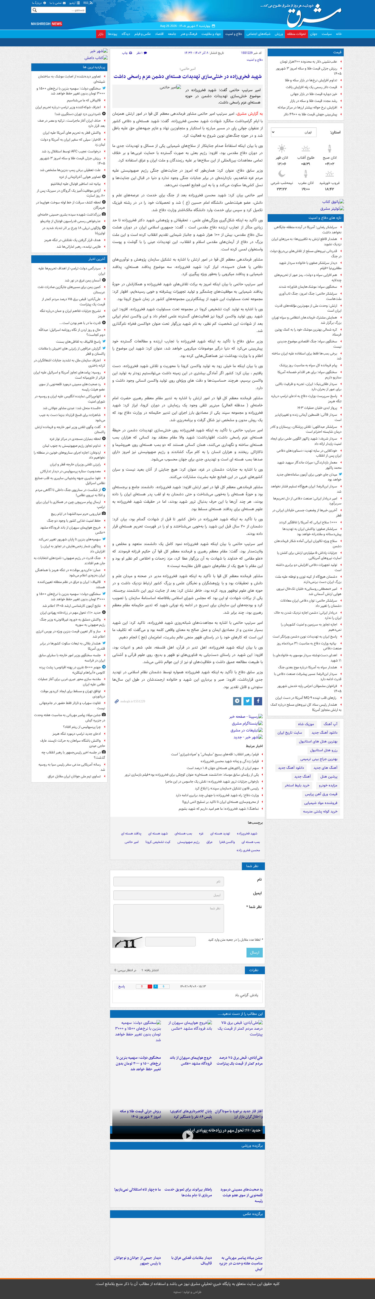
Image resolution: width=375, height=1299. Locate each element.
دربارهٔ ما (37, 3)
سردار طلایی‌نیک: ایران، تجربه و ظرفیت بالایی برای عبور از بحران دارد (308, 386)
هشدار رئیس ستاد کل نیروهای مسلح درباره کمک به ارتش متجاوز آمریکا (306, 707)
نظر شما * (254, 907)
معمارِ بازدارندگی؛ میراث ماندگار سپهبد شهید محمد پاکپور (309, 465)
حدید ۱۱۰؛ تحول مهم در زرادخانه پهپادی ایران (224, 1130)
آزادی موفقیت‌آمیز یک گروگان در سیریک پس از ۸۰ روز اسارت (71, 193)
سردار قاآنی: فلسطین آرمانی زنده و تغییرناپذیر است (308, 417)
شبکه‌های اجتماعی (258, 34)
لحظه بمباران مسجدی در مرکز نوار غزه (75, 439)
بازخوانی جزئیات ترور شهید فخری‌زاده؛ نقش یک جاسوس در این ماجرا (212, 781)
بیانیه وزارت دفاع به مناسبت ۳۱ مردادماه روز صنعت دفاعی (309, 646)
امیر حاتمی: (187, 68)
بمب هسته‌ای (183, 833)
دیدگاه (126, 34)
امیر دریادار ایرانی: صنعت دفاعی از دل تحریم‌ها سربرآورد (307, 501)
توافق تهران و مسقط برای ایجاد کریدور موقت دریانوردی (72, 694)
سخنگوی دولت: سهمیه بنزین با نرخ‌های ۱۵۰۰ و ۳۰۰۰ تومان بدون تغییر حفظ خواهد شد (138, 1063)
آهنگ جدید (302, 777)
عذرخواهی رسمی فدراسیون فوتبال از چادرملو (70, 221)
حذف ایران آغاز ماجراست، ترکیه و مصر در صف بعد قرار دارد (71, 123)
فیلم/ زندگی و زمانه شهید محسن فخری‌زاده (230, 761)
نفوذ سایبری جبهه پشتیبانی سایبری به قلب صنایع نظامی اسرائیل (70, 481)
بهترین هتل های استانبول (318, 741)
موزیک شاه (306, 724)
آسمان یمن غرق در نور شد (83, 280)
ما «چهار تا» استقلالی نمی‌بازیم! (137, 1189)
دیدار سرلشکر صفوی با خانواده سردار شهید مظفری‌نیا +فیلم (310, 265)
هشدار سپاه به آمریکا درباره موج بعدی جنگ (307, 667)
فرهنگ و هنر (189, 34)
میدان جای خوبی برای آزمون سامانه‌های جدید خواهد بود (309, 477)
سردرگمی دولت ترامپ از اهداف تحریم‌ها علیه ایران (71, 271)
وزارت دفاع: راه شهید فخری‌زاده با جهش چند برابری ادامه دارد (217, 795)
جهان (313, 34)
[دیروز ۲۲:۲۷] (238, 1168)
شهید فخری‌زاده (247, 833)
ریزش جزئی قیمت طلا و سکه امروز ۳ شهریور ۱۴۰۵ (309, 71)
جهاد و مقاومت (211, 34)
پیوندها (112, 34)
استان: (335, 132)
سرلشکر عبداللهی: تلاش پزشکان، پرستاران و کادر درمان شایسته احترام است (306, 429)
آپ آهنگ (330, 724)
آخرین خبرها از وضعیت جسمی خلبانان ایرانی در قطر (307, 513)
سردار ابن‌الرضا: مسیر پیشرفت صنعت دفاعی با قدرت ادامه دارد (308, 676)
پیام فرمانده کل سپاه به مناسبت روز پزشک (308, 365)
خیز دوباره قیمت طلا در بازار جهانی (313, 94)
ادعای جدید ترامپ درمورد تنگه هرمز (76, 733)
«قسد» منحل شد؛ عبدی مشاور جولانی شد (72, 408)
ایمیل (257, 893)
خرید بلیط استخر (297, 785)
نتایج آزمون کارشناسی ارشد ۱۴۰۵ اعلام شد (71, 605)
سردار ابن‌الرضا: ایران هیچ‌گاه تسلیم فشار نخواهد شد (306, 489)
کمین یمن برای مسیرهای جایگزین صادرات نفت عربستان (71, 289)
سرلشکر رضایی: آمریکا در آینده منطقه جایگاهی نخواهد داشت (308, 230)
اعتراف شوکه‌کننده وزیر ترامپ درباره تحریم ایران (68, 107)
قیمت (337, 52)
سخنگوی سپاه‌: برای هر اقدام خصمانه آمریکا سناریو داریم (310, 375)
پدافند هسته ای (131, 833)
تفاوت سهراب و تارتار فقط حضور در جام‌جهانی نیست (72, 705)
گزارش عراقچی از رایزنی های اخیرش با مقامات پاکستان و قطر (71, 351)
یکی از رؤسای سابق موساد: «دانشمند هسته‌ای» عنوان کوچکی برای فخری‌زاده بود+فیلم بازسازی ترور (192, 774)
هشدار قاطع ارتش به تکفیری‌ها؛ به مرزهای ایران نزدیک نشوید (307, 241)
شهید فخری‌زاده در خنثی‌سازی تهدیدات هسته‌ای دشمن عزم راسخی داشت (188, 76)
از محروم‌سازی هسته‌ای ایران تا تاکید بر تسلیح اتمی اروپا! (220, 801)
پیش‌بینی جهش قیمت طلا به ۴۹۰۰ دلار (310, 114)
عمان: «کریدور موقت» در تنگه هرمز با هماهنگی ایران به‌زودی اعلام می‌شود (70, 573)
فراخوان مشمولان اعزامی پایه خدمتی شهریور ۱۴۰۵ (309, 688)
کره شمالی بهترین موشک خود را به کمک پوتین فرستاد (308, 332)
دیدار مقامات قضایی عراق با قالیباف (191, 1261)
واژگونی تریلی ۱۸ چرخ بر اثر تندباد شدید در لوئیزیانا (73, 230)
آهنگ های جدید (325, 768)
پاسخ (121, 986)
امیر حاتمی (132, 842)
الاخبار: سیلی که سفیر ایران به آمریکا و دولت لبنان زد (72, 142)
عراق (209, 842)
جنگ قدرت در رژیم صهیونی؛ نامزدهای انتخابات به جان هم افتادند (69, 560)
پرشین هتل (328, 777)
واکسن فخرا (227, 842)
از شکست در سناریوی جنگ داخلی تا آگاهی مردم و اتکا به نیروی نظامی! (70, 492)
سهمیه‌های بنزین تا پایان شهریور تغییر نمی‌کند (69, 539)
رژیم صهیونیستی (188, 842)
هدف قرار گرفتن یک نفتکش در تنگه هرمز (72, 240)
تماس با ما (56, 3)
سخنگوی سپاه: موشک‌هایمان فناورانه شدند (308, 286)
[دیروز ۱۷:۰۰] (136, 1236)
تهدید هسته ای (220, 833)
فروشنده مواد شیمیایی (320, 803)
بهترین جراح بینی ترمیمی (318, 759)
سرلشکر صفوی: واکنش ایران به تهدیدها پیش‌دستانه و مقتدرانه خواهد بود (312, 531)
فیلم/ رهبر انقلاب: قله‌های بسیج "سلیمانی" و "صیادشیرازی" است (215, 754)
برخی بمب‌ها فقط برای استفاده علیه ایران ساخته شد (307, 356)
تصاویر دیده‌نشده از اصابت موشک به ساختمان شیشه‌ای (71, 79)
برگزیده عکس (253, 1214)
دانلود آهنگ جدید (324, 733)
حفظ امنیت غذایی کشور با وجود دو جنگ (74, 520)
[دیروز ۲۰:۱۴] (136, 1036)
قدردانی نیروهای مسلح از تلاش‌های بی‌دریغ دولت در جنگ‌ (306, 253)
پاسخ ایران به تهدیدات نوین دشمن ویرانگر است (305, 636)
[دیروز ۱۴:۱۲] (187, 1168)
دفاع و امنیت (233, 34)
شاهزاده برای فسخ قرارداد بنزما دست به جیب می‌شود (72, 417)
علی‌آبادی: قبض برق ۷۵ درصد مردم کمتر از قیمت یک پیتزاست (240, 1061)
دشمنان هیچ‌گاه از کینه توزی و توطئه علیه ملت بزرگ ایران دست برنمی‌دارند (308, 579)
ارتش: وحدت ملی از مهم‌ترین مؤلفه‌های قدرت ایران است (308, 308)
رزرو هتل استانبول (323, 750)
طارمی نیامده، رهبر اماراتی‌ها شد (79, 246)
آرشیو (72, 3)
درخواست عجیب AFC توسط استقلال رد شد (71, 151)
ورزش (279, 34)
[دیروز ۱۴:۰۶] (136, 1168)
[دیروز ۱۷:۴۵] (187, 1236)
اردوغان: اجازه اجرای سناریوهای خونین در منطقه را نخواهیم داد (69, 455)
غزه (201, 833)
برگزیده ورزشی (252, 1146)
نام (259, 879)
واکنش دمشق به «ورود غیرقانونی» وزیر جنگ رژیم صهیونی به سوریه (72, 622)
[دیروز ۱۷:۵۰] (238, 1090)
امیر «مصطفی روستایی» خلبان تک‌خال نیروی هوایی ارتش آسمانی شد (309, 591)
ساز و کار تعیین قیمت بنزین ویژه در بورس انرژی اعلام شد (70, 634)
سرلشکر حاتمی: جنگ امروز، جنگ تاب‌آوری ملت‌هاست (310, 296)
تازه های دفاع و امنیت (325, 218)
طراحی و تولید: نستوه (187, 1292)
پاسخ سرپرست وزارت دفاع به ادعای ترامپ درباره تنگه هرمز (306, 398)
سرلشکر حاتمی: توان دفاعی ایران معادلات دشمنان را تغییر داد (311, 603)
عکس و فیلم (143, 34)
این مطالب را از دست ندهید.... (240, 1014)
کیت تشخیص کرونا (157, 842)
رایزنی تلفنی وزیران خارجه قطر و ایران (75, 464)
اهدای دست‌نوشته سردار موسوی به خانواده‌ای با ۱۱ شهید (307, 658)
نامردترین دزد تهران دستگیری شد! (78, 114)
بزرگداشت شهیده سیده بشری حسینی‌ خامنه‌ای (69, 214)
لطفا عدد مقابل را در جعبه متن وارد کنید (235, 939)
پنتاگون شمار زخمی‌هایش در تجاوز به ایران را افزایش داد (73, 549)
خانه (339, 34)
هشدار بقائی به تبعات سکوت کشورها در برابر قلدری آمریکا (72, 646)
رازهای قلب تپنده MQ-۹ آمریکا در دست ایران (306, 697)
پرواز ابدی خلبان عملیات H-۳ (317, 407)
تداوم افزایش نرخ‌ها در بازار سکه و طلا (311, 80)
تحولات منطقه (296, 34)
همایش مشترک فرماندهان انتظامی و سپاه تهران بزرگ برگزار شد (307, 320)
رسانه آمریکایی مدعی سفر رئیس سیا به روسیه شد (71, 767)
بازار (100, 34)
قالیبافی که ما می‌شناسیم (84, 100)
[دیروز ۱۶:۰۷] (187, 1090)
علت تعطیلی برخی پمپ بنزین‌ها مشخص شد (70, 170)
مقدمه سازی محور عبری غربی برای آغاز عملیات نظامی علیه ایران (71, 682)
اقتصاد (159, 34)
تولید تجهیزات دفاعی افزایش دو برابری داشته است (309, 567)
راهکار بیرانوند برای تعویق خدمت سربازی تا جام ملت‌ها (188, 1192)
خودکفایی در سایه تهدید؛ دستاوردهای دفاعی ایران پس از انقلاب (309, 453)
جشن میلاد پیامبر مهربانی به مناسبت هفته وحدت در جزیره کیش (241, 1264)
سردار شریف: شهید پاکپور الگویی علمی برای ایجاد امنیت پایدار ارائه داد (306, 441)
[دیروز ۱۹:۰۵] (238, 1236)
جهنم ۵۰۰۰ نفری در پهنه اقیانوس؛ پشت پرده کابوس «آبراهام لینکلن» (72, 670)
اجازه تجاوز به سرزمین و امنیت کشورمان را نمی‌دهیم (311, 627)
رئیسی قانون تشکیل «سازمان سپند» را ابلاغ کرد (227, 788)
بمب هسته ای (251, 842)
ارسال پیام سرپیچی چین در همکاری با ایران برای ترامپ (70, 504)
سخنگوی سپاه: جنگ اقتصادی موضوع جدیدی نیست (309, 344)
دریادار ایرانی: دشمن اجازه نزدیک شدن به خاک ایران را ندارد (308, 615)
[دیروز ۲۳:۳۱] (238, 1036)
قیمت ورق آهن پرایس (321, 794)
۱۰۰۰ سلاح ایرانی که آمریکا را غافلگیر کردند (308, 522)
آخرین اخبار (96, 259)
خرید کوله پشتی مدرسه (320, 811)
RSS (86, 3)
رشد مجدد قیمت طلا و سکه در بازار (313, 101)
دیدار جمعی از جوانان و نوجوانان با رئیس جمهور (137, 1261)
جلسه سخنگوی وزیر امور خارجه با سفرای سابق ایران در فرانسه (72, 658)
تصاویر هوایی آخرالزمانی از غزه (80, 177)
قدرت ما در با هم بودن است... (80, 323)
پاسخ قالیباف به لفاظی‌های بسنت (78, 341)
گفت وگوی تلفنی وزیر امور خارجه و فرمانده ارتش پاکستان (70, 429)
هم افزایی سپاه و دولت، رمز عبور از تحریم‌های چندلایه (308, 277)
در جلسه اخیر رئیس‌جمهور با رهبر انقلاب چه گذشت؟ (73, 755)
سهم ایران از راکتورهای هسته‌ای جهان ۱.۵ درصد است (223, 768)
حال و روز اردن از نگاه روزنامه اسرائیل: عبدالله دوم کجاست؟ (72, 332)
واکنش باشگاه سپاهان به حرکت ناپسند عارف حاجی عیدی (72, 743)
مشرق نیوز (303, 13)
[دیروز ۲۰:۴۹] (187, 1036)
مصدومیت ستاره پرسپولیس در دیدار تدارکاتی (70, 471)
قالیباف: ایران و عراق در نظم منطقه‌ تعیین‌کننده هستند (71, 584)
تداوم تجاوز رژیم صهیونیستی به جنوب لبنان (72, 445)
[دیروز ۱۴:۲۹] (136, 1090)
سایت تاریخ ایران (290, 733)
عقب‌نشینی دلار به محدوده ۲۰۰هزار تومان (308, 61)
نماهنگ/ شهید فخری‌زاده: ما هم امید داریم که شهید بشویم (219, 808)
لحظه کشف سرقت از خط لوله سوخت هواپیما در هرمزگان (70, 205)
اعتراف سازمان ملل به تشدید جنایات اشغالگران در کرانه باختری (69, 363)
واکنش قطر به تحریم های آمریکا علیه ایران (72, 132)
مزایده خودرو (328, 785)
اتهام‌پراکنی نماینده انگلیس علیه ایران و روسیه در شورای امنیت (70, 399)
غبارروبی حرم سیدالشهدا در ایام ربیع (76, 513)
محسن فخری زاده (248, 850)
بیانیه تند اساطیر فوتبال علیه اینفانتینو (76, 183)
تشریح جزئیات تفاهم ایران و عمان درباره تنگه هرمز (72, 313)
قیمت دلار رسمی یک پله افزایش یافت (311, 87)
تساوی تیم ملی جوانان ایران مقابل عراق (74, 776)
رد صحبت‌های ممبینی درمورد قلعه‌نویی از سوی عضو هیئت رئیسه (241, 1195)
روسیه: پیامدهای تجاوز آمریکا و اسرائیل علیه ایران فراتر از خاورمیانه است (69, 375)
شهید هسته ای (158, 833)
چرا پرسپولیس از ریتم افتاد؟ (82, 727)
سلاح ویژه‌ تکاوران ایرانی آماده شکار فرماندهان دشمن (308, 543)
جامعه (172, 34)
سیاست (327, 34)
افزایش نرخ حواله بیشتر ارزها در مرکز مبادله (307, 107)
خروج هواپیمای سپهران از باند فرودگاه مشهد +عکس (191, 1061)
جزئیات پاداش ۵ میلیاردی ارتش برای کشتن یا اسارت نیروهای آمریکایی (309, 555)
